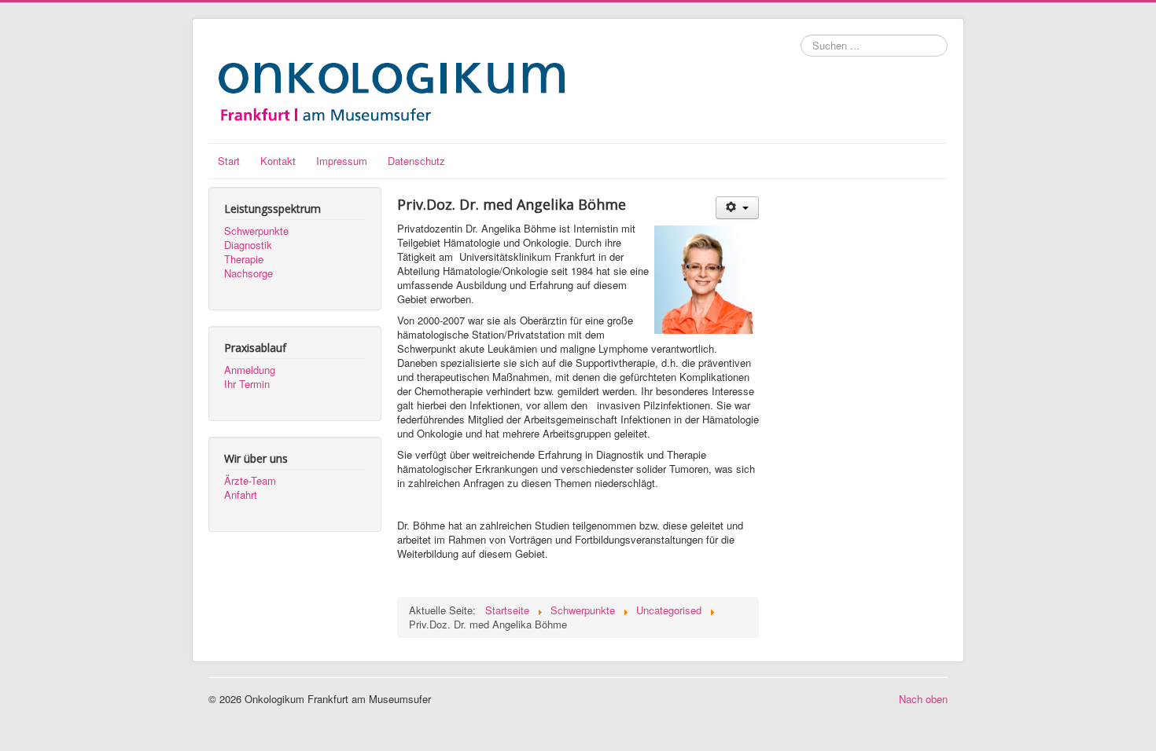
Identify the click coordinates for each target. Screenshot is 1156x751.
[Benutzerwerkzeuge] (737, 207)
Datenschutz (416, 160)
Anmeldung (249, 370)
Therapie (243, 259)
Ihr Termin (247, 384)
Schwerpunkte (256, 231)
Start (229, 160)
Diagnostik (248, 245)
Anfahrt (240, 495)
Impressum (341, 160)
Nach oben (923, 698)
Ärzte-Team (250, 481)
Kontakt (278, 160)
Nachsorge (248, 273)
